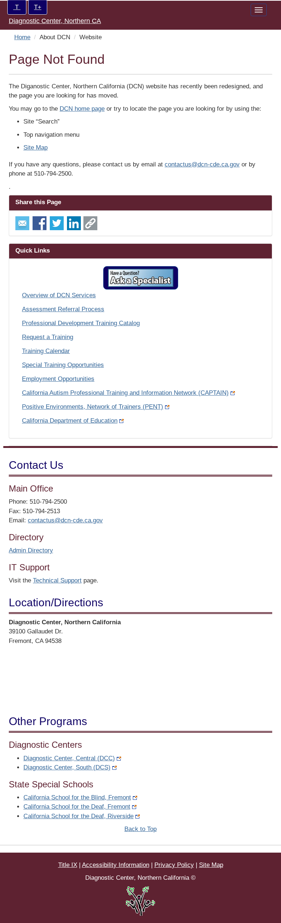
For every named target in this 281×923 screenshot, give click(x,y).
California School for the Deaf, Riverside (78, 816)
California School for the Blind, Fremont (77, 797)
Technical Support (57, 580)
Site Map (35, 147)
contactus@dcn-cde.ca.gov (202, 164)
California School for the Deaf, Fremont (76, 806)
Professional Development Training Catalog (81, 323)
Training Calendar (46, 350)
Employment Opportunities (58, 378)
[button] (140, 278)
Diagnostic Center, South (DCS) (66, 767)
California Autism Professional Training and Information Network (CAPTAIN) (125, 392)
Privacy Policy (174, 864)
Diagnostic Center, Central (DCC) (69, 758)
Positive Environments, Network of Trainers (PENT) (92, 406)
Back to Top (140, 828)
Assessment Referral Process (63, 309)
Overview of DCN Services (59, 295)
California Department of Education (69, 420)
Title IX (67, 864)
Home (22, 37)
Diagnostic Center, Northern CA (55, 21)
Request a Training (47, 337)
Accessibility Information (115, 864)
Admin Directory (31, 550)
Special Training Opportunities (63, 364)
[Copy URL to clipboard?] (90, 222)
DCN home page (82, 108)
